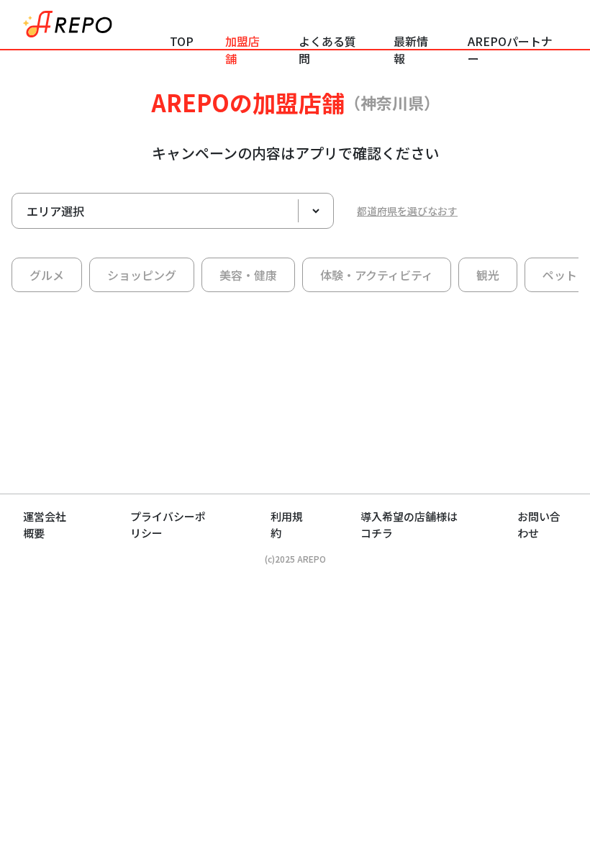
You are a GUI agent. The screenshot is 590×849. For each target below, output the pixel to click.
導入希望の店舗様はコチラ (409, 524)
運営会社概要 (44, 524)
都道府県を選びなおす (407, 211)
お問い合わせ (538, 524)
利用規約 (287, 524)
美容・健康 (248, 274)
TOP (182, 41)
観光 (487, 274)
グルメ (47, 274)
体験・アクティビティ (376, 274)
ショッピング (141, 274)
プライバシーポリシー (168, 524)
